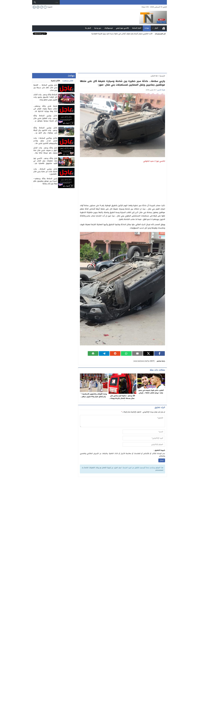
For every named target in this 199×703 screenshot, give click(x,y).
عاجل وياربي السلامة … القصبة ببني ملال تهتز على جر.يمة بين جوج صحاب (45, 87)
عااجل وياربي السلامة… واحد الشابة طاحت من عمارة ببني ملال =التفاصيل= (45, 171)
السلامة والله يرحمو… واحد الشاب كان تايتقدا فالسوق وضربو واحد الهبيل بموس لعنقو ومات (45, 97)
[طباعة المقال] (93, 353)
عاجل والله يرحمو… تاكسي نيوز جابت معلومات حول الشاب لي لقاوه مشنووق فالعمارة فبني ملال (45, 162)
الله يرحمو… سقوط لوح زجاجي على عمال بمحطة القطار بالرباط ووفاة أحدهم (122, 398)
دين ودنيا (97, 28)
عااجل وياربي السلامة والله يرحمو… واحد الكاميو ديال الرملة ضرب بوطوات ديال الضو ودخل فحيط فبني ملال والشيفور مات (45, 131)
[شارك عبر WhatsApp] (126, 353)
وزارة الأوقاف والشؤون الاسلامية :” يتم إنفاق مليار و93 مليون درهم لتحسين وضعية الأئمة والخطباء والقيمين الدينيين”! (94, 398)
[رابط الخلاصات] (41, 7)
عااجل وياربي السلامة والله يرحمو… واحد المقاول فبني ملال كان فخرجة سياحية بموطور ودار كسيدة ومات (45, 119)
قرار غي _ (149, 33)
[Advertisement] (99, 54)
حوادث (146, 28)
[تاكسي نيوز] (99, 17)
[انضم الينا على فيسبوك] (34, 7)
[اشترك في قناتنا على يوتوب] (45, 7)
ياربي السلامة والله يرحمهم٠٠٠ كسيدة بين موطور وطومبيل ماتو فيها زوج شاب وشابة (45, 181)
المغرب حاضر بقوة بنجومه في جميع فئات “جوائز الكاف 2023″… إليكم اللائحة (151, 393)
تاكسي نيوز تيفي (122, 28)
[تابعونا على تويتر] (38, 7)
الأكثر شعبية (55, 80)
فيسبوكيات (108, 28)
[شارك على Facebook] (159, 353)
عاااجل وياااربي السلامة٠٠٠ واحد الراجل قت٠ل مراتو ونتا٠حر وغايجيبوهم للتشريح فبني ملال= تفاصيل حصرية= (45, 142)
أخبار (156, 28)
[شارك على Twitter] (148, 353)
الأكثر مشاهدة (67, 80)
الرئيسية (164, 28)
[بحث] (35, 2)
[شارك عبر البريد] (137, 353)
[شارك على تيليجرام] (104, 353)
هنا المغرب (154, 75)
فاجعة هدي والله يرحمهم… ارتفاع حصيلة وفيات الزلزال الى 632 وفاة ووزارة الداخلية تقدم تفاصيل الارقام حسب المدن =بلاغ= (45, 110)
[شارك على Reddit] (115, 353)
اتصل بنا (88, 28)
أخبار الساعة (136, 28)
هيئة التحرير (161, 89)
